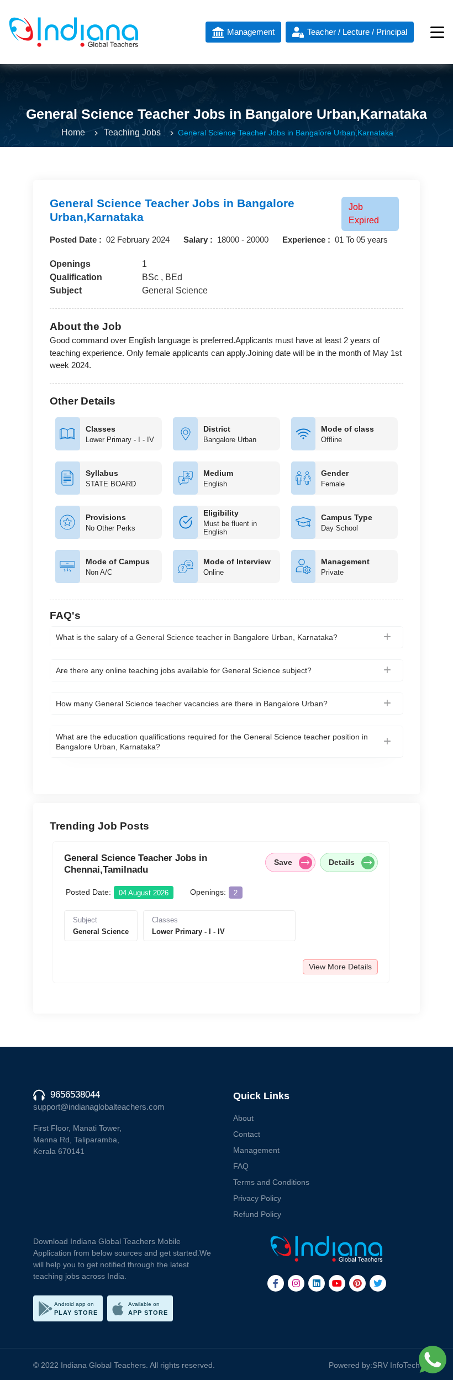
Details (342, 862)
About (243, 1118)
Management (256, 1150)
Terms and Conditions (271, 1182)
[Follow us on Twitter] (378, 1283)
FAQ (241, 1166)
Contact (246, 1134)
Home (73, 132)
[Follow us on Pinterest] (357, 1283)
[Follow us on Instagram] (296, 1283)
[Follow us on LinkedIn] (316, 1283)
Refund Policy (257, 1214)
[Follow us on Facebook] (275, 1283)
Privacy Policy (257, 1198)
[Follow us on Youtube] (337, 1283)
